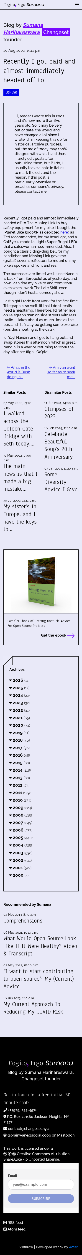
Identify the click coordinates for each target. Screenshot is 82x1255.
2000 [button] (20, 875)
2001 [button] (21, 867)
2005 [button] (22, 837)
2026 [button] (20, 680)
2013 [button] (21, 777)
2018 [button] (21, 740)
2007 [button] (22, 822)
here (64, 232)
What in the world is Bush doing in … (18, 372)
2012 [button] (20, 785)
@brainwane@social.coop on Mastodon (41, 1135)
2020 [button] (21, 725)
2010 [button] (21, 799)
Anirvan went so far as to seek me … (61, 372)
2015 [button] (21, 762)
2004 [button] (22, 844)
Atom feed (16, 1229)
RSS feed (15, 1223)
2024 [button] (21, 695)
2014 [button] (21, 770)
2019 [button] (20, 732)
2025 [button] (20, 687)
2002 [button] (22, 860)
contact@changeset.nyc (28, 1129)
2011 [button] (21, 792)
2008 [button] (22, 814)
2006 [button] (22, 829)
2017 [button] (21, 747)
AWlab (73, 1247)
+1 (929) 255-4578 (23, 1110)
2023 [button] (21, 702)
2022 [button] (21, 710)
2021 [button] (21, 717)
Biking (11, 92)
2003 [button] (22, 852)
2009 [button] (22, 807)
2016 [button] (21, 755)
